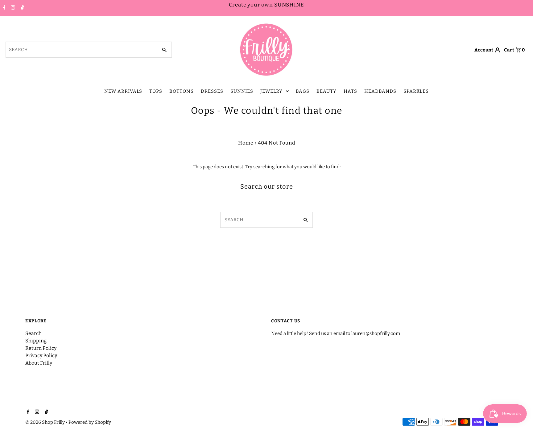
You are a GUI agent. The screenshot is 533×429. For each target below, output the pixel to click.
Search (33, 333)
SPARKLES (416, 91)
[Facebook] (4, 8)
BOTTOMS (181, 91)
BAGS (302, 91)
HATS (350, 91)
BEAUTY (326, 91)
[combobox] (81, 49)
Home (246, 143)
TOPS (155, 91)
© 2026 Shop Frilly (45, 422)
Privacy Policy (41, 355)
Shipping (36, 341)
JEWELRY (271, 91)
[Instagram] (12, 8)
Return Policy (40, 348)
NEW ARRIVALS (123, 91)
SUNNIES (241, 91)
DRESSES (212, 91)
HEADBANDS (380, 91)
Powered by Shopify (89, 422)
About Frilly (38, 363)
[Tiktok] (21, 8)
